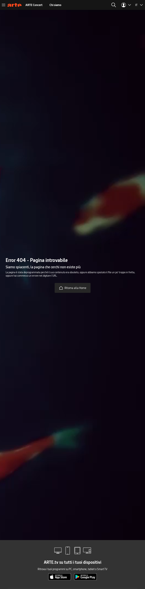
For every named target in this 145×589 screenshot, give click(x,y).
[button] (114, 5)
